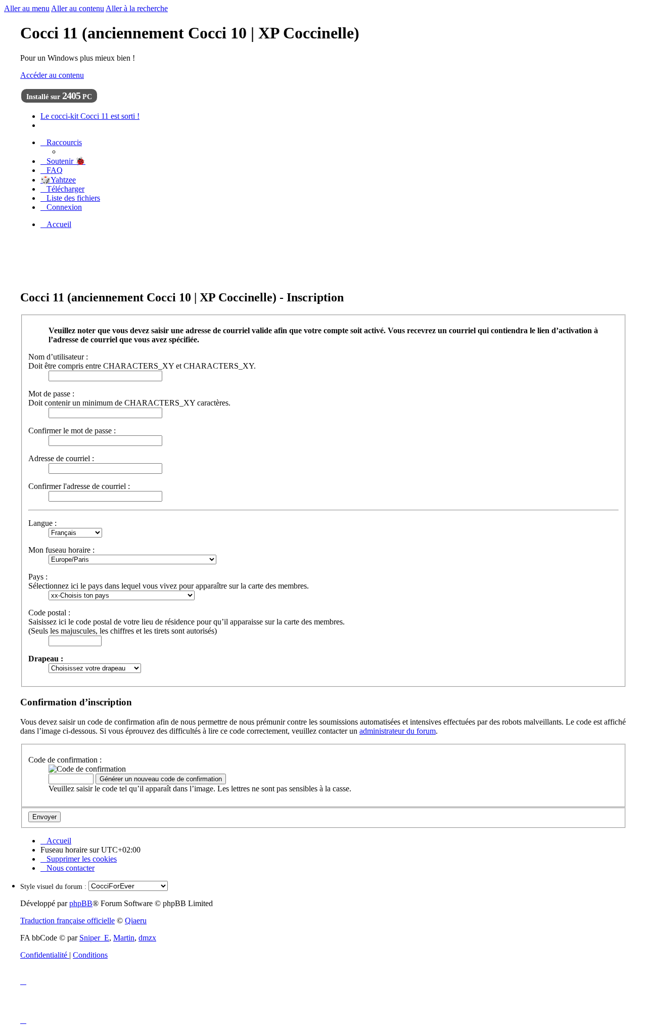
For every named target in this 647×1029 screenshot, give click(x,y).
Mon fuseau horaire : (61, 550)
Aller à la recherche (137, 8)
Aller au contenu (77, 8)
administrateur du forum (397, 731)
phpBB (81, 903)
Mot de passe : (51, 393)
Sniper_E (94, 937)
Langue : (42, 523)
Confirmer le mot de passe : (72, 430)
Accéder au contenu (52, 75)
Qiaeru (136, 920)
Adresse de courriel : (61, 458)
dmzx (147, 937)
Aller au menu (27, 8)
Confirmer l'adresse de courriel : (79, 486)
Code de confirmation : (65, 759)
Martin (123, 937)
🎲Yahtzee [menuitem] (58, 179)
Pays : (38, 576)
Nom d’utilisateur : (58, 356)
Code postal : (49, 612)
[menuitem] (62, 161)
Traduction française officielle (67, 920)
